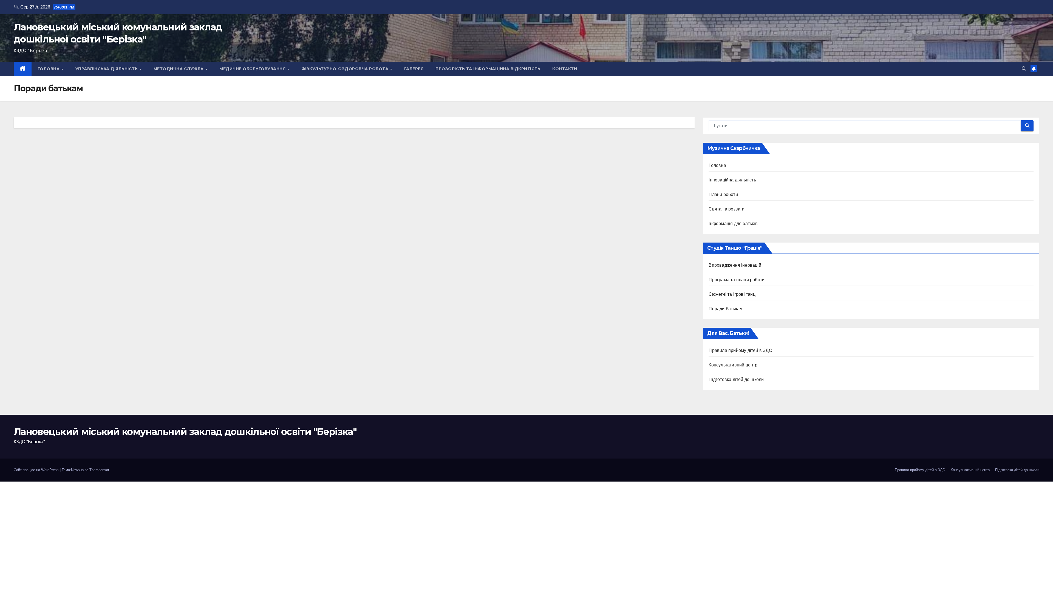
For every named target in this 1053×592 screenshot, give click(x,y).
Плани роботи (723, 194)
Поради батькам (726, 308)
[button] (1024, 68)
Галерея (414, 68)
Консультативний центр (733, 365)
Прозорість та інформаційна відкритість (487, 68)
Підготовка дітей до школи (736, 379)
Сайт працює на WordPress (37, 470)
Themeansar (99, 470)
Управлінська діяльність (107, 68)
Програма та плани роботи (737, 279)
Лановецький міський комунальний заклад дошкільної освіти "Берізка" (185, 431)
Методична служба (179, 68)
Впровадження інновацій (735, 265)
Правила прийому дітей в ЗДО (740, 350)
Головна (49, 68)
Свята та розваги (727, 209)
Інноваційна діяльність (732, 180)
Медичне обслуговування (253, 68)
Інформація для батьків (733, 223)
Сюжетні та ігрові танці (733, 294)
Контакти (564, 68)
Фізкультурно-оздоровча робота (345, 68)
